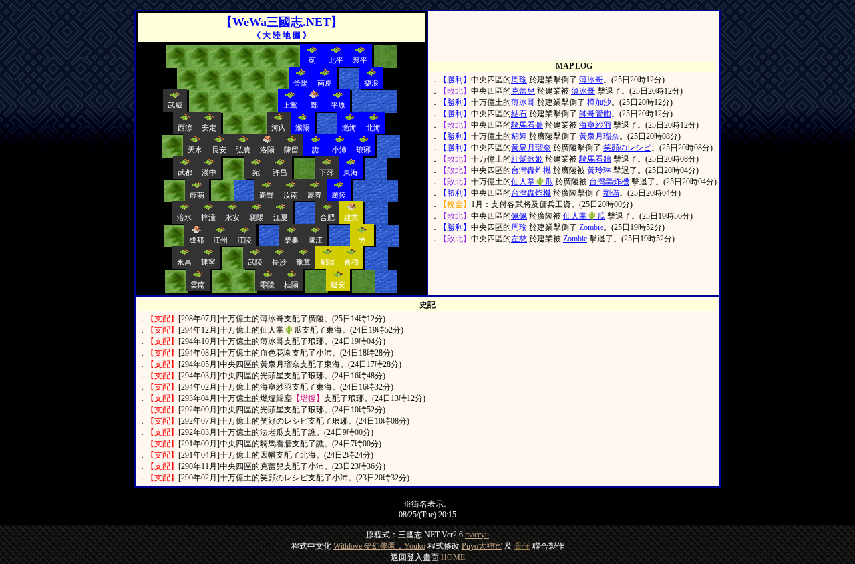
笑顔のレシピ (627, 147)
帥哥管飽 (595, 113)
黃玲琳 (599, 170)
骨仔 (522, 546)
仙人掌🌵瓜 (532, 181)
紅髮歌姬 (527, 159)
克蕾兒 (523, 91)
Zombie (591, 227)
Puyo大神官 (482, 546)
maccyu (477, 534)
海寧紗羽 (595, 125)
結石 (519, 113)
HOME (453, 557)
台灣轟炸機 (531, 170)
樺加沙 (599, 102)
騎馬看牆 (527, 125)
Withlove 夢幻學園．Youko (379, 546)
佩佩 (519, 216)
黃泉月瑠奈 (599, 136)
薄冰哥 (591, 79)
